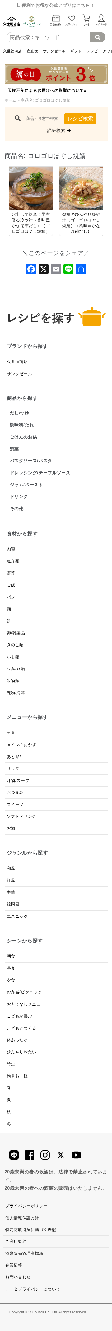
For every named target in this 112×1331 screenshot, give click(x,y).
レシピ (92, 51)
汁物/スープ (18, 780)
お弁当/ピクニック (24, 992)
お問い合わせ (18, 1277)
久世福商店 (12, 51)
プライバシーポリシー (26, 1206)
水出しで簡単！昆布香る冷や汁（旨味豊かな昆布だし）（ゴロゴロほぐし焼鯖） (31, 223)
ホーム (10, 100)
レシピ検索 (80, 118)
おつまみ (15, 792)
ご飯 (11, 585)
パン (11, 597)
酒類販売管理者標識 (24, 1253)
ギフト (76, 51)
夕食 (11, 980)
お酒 (11, 828)
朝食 (11, 956)
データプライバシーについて (32, 1289)
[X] (43, 271)
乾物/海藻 (16, 692)
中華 (11, 892)
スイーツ (15, 804)
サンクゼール (54, 51)
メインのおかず (21, 744)
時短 (11, 1064)
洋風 (11, 880)
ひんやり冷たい (21, 1051)
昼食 (11, 968)
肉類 (11, 549)
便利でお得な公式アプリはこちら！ (57, 5)
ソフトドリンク (21, 816)
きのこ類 (15, 644)
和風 (11, 868)
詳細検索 (57, 130)
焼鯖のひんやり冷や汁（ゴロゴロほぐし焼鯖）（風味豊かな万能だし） (81, 223)
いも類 (13, 657)
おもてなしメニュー (26, 1004)
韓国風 (13, 904)
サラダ (13, 768)
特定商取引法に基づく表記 (30, 1229)
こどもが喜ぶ (19, 1016)
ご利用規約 (15, 1241)
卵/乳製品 (16, 633)
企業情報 (13, 1265)
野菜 (12, 573)
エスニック (17, 916)
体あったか (17, 1040)
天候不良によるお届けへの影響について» (47, 90)
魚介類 (13, 561)
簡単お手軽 (17, 1075)
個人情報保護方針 (22, 1217)
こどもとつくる (21, 1028)
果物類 (13, 680)
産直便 (32, 51)
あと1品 (14, 756)
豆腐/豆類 (16, 668)
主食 (11, 732)
